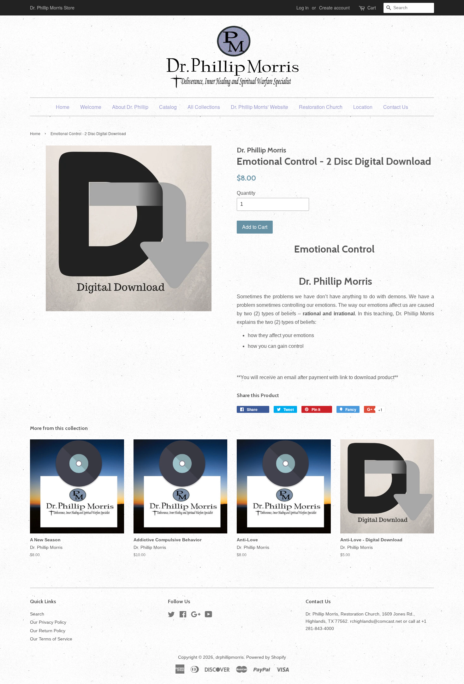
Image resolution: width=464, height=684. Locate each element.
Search (37, 614)
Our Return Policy (47, 630)
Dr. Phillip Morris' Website (259, 106)
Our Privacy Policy (48, 622)
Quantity (246, 193)
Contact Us (395, 106)
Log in (302, 7)
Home (62, 106)
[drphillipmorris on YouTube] (208, 615)
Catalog (168, 106)
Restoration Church (320, 106)
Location (362, 106)
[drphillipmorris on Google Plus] (195, 615)
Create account (334, 7)
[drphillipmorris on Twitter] (171, 615)
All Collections (203, 106)
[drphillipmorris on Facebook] (183, 615)
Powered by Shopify (266, 657)
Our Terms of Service (51, 639)
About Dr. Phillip (130, 106)
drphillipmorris (230, 657)
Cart (371, 7)
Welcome (90, 106)
